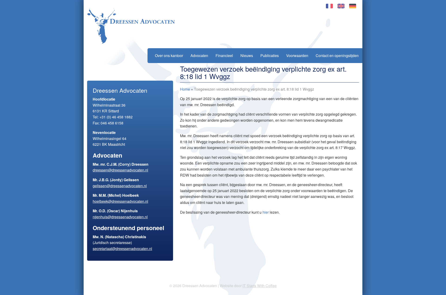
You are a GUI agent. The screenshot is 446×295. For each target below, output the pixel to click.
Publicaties (269, 55)
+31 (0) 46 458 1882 (116, 117)
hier (265, 212)
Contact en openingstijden (337, 55)
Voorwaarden (297, 55)
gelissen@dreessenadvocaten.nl (120, 185)
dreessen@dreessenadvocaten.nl (120, 170)
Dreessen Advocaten (131, 26)
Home (185, 89)
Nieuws (246, 55)
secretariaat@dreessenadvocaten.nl (122, 248)
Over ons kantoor (169, 55)
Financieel (224, 55)
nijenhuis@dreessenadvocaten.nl (120, 216)
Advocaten (199, 55)
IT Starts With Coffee (260, 285)
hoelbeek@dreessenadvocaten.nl (120, 201)
